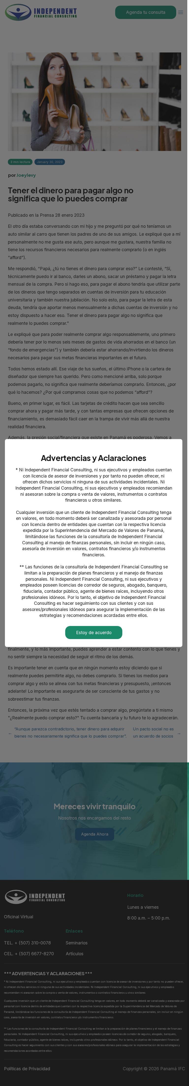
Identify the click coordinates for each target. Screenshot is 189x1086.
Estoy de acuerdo (93, 632)
